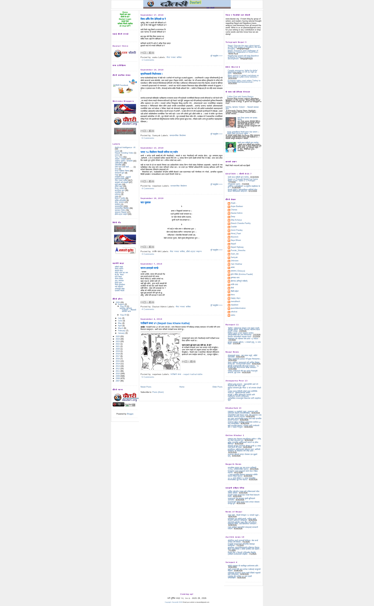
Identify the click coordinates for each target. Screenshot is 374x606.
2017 (118, 356)
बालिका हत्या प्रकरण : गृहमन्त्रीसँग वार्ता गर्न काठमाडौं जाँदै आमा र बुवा (243, 385)
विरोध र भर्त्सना (120, 198)
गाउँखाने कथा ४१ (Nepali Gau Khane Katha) (165, 323)
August (121, 304)
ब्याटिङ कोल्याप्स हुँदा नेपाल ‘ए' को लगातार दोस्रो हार (244, 388)
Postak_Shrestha (238, 251)
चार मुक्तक (146, 202)
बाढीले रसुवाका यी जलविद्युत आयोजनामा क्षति (243, 566)
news (117, 155)
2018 (118, 354)
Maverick (234, 237)
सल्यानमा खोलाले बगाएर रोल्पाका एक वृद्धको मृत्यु (242, 455)
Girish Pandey (237, 230)
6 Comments (148, 138)
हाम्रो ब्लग (118, 283)
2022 (118, 344)
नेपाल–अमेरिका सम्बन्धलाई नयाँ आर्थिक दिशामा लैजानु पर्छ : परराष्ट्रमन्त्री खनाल (243, 363)
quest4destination (238, 308)
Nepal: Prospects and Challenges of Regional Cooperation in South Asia (243, 51)
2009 (118, 376)
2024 (118, 339)
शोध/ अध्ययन (119, 202)
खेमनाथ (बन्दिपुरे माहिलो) (239, 281)
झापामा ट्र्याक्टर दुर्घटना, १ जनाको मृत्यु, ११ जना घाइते (244, 343)
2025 (118, 336)
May (120, 323)
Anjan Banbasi (237, 206)
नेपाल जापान (119, 269)
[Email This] (141, 52)
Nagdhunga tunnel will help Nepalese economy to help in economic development (243, 57)
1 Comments (148, 60)
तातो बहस (118, 184)
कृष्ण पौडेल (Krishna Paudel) (242, 274)
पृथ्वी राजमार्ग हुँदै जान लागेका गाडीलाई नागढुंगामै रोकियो (244, 570)
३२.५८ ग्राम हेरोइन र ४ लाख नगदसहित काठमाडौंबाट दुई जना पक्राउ (241, 479)
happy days (235, 298)
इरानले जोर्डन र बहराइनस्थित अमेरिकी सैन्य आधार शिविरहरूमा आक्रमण (242, 190)
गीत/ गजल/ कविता (121, 180)
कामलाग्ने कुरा (119, 173)
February (122, 331)
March (121, 328)
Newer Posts (146, 387)
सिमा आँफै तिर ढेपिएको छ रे (153, 19)
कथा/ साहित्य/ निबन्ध (122, 171)
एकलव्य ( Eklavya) (238, 271)
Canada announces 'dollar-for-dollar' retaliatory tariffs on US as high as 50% (243, 72)
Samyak (234, 257)
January (121, 333)
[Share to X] (147, 52)
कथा (116, 169)
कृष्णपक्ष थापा (235, 278)
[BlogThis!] (144, 52)
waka (233, 315)
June (120, 321)
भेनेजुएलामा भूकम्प (234, 184)
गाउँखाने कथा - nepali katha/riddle (123, 177)
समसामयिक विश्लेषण (122, 208)
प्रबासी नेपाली (119, 290)
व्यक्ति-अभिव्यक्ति (120, 200)
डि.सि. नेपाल (119, 275)
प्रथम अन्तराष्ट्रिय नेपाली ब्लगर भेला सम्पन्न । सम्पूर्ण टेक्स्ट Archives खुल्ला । (243, 133)
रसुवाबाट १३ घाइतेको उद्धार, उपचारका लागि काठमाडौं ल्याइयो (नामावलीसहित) (243, 412)
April (120, 326)
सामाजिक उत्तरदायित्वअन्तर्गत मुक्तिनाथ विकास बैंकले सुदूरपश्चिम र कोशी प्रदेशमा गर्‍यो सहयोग (243, 548)
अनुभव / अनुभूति (120, 159)
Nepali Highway (237, 247)
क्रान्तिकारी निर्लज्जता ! (152, 73)
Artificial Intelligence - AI (125, 147)
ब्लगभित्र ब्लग (119, 190)
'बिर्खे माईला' (235, 291)
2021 (118, 346)
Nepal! (233, 244)
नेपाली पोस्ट (119, 271)
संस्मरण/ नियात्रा (121, 212)
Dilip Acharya (236, 220)
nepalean (234, 305)
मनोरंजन (118, 194)
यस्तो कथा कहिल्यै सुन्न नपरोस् (248, 143)
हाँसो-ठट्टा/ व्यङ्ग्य (121, 214)
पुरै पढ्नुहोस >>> (217, 56)
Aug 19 (123, 315)
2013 (118, 366)
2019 (118, 351)
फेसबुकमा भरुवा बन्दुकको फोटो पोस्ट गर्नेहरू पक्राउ (243, 472)
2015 (118, 361)
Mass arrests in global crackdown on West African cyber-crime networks (243, 76)
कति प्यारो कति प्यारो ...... (124, 167)
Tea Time (119, 157)
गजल (116, 175)
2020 (118, 349)
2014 (118, 364)
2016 (118, 359)
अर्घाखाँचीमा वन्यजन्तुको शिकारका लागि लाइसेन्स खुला (244, 399)
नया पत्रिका (119, 287)
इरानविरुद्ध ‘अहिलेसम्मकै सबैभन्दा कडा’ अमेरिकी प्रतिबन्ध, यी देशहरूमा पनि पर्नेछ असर (244, 450)
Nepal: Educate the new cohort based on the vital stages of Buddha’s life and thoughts (244, 47)
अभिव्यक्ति (118, 165)
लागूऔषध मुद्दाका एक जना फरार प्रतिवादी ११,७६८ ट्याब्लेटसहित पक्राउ (242, 468)
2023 (118, 341)
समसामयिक (119, 206)
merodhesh (235, 301)
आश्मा (233, 267)
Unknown (234, 261)
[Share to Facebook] (150, 52)
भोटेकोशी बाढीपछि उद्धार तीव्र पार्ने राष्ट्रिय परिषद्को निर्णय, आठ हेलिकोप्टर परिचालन (242, 523)
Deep (233, 217)
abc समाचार (119, 281)
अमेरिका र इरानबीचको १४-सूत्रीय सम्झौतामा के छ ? (244, 187)
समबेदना (118, 204)
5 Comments (148, 377)
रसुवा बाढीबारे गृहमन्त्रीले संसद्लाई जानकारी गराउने (243, 528)
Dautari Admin (237, 213)
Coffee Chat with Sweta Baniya (240, 97)
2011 (118, 371)
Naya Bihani (236, 240)
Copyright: (168, 602)
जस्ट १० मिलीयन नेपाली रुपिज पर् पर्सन (159, 152)
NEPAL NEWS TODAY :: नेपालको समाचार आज (128, 310)
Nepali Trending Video (124, 153)
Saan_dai (235, 254)
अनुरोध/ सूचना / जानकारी (124, 161)
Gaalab (234, 227)
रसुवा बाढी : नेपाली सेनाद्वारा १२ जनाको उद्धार (243, 515)
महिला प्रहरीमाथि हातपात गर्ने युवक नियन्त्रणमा (244, 359)
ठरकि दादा (234, 285)
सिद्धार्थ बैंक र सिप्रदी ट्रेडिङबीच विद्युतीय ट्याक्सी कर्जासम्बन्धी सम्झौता (242, 553)
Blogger (130, 414)
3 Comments (148, 254)
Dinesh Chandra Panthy (241, 223)
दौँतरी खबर (118, 186)
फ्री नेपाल (118, 277)
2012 (118, 368)
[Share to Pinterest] (152, 52)
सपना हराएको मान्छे (149, 268)
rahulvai (234, 312)
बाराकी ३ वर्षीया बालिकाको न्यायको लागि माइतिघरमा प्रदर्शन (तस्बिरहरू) (241, 395)
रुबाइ (116, 196)
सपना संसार (119, 279)
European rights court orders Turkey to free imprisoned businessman (244, 81)
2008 (118, 378)
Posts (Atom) (158, 392)
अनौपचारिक (119, 163)
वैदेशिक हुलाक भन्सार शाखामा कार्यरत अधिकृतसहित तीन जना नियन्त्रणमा (240, 334)
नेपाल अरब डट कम (121, 273)
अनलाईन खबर (120, 289)
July (120, 318)
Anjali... (234, 203)
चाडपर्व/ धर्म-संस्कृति (121, 182)
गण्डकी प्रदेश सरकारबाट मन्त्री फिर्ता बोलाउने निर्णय (243, 495)
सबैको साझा (119, 267)
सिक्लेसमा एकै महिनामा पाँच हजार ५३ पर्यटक (243, 339)
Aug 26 (123, 306)
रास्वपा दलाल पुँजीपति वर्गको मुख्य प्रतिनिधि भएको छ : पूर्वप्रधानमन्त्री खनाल (242, 392)
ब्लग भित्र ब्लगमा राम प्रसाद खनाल (247, 118)
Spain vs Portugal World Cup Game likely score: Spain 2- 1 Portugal (243, 180)
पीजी (232, 288)
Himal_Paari (236, 234)
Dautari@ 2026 (177, 602)
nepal (117, 151)
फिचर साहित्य (119, 188)
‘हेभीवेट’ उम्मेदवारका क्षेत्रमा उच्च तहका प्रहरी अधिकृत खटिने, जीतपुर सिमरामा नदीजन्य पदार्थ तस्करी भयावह (244, 329)
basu (233, 295)
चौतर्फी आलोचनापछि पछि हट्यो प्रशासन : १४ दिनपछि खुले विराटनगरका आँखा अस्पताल (243, 367)
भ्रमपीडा (118, 192)
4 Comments (148, 188)
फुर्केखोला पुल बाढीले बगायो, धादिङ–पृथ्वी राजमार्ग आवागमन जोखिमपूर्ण (242, 519)
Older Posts (217, 387)
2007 (118, 381)
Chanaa (234, 210)
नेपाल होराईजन (120, 285)
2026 (118, 302)
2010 (118, 373)
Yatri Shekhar (236, 264)
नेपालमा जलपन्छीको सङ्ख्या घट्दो (239, 336)
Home (181, 387)
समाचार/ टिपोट (120, 210)
